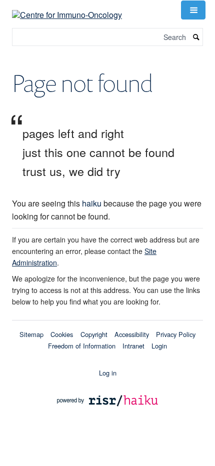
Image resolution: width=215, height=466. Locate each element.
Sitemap (32, 334)
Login (159, 345)
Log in (107, 373)
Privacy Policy (176, 334)
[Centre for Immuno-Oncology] (67, 8)
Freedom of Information (82, 345)
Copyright (94, 334)
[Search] (196, 37)
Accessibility (131, 334)
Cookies (61, 334)
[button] (193, 10)
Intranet (133, 345)
